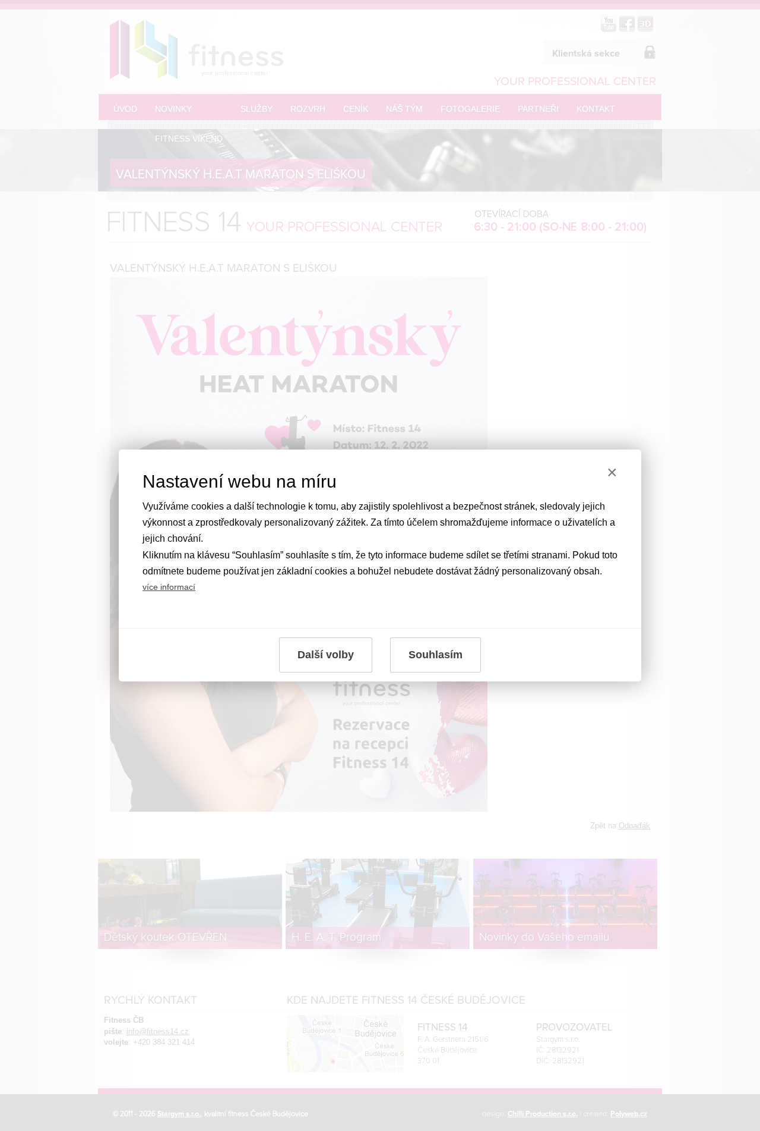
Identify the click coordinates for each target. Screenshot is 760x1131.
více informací (168, 587)
